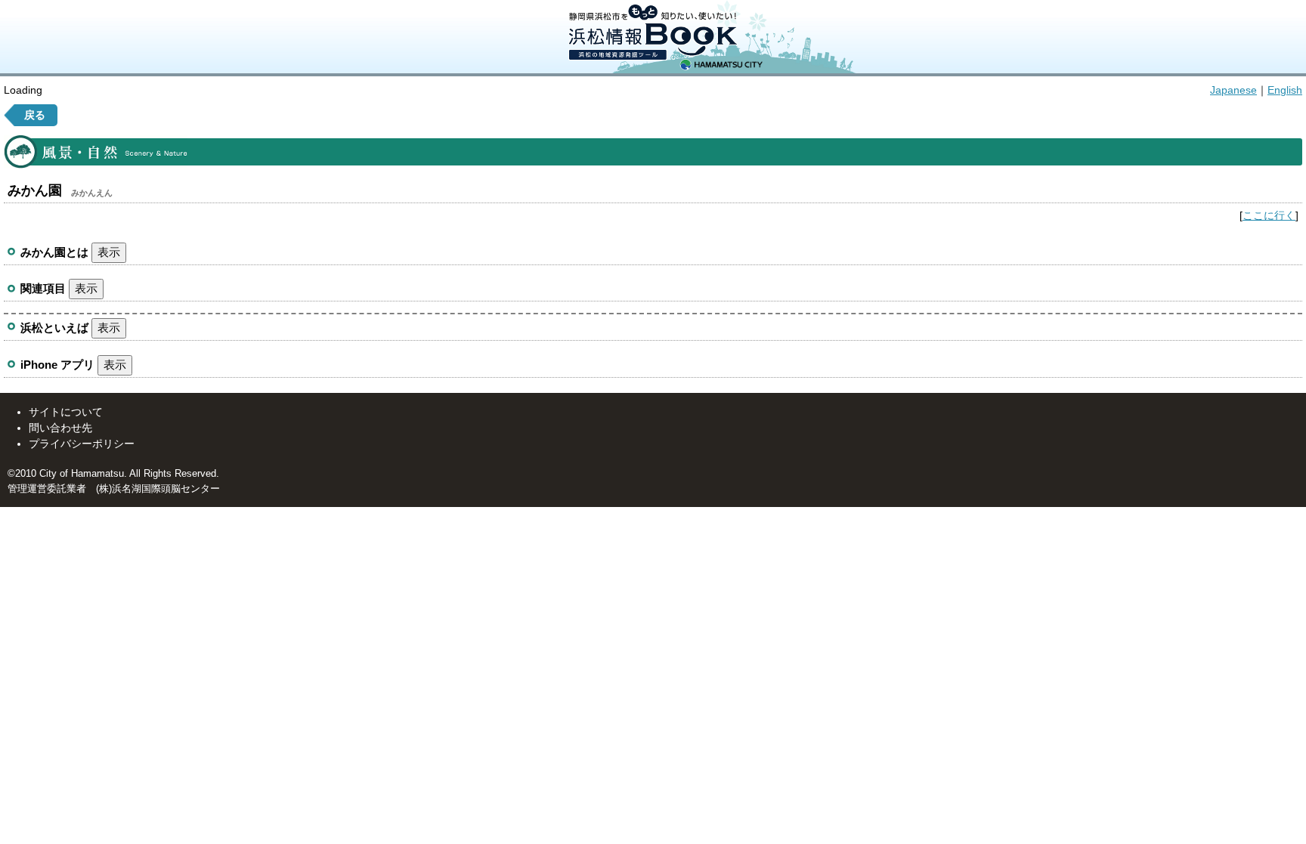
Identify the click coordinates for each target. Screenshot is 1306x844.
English (1284, 90)
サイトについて (66, 412)
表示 (108, 252)
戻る (34, 115)
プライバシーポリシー (82, 443)
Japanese (1233, 90)
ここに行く (1269, 215)
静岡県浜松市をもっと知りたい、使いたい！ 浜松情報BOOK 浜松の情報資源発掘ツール (653, 36)
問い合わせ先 (60, 428)
